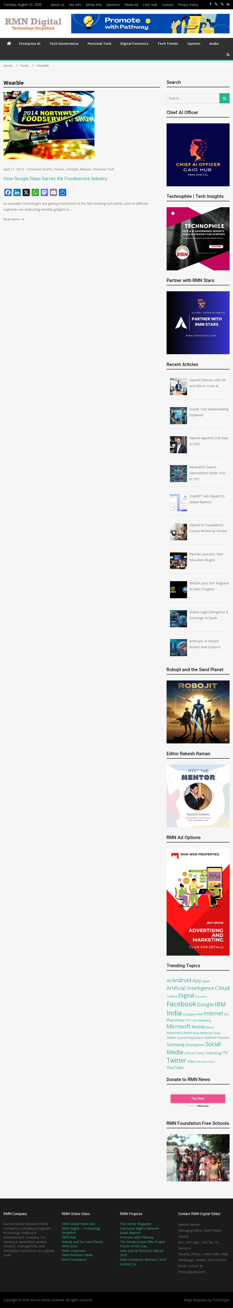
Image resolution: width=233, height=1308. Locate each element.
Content (172, 996)
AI (169, 980)
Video (191, 1061)
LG (194, 1020)
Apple (206, 981)
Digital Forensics (134, 43)
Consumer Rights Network (139, 1228)
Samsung (176, 1044)
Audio (214, 43)
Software (190, 1053)
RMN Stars (70, 1246)
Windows (202, 1061)
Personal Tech (99, 43)
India (174, 1012)
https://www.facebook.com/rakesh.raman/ (210, 4)
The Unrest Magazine (136, 1224)
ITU (188, 1020)
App (196, 980)
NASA (196, 1033)
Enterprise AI (29, 43)
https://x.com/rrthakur (216, 4)
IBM (220, 1004)
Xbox (211, 1061)
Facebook (181, 1003)
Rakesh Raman (217, 1037)
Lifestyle (72, 169)
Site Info (75, 4)
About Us (57, 4)
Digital (186, 995)
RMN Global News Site (78, 1224)
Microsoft (179, 1026)
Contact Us (128, 1264)
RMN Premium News (77, 1255)
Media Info (94, 4)
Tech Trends (167, 43)
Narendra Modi (179, 1032)
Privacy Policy (188, 4)
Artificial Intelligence (190, 988)
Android (181, 980)
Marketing (204, 1020)
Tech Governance (64, 43)
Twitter (176, 1060)
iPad (170, 1020)
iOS (226, 1014)
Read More (11, 219)
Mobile (198, 1026)
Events (59, 169)
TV (225, 1052)
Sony (200, 1053)
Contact (167, 4)
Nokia (217, 1033)
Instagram (189, 1014)
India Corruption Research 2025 (143, 1259)
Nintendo (206, 1033)
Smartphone (195, 1044)
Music (210, 1027)
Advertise (113, 4)
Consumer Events (39, 169)
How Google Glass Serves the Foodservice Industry (55, 178)
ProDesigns (221, 1300)
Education (201, 996)
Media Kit (131, 4)
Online (171, 1037)
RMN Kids (69, 1237)
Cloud (222, 988)
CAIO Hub (150, 4)
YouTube (175, 1067)
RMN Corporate (73, 1250)
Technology (213, 1053)
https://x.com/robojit (222, 4)
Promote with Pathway (137, 1237)
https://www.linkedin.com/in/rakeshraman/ (228, 4)
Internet (213, 1013)
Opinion (193, 43)
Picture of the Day (133, 1246)
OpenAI (182, 1038)
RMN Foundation (74, 1259)
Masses (85, 169)
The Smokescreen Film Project (142, 1242)
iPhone (180, 1020)
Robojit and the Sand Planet (82, 1242)
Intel (200, 1014)
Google (205, 1004)
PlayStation (196, 1038)
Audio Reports (130, 1233)
